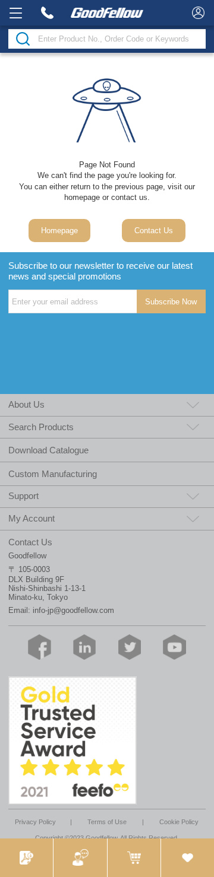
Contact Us (153, 230)
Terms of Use (107, 821)
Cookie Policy (179, 821)
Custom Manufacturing (52, 474)
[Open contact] (79, 857)
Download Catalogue (48, 450)
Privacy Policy (35, 821)
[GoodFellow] (107, 13)
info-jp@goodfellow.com (73, 610)
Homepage (59, 230)
